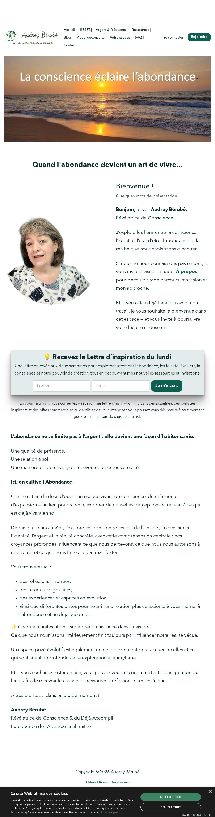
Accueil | (70, 30)
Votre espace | (121, 37)
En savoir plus (109, 812)
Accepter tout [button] (170, 797)
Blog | (68, 37)
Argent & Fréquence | (112, 30)
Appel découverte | (91, 37)
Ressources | (141, 30)
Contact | (70, 45)
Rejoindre (199, 37)
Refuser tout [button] (171, 807)
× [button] (210, 791)
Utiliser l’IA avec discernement (109, 782)
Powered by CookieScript (196, 814)
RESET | (86, 30)
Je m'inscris (166, 386)
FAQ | (139, 37)
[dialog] (107, 802)
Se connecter (173, 37)
